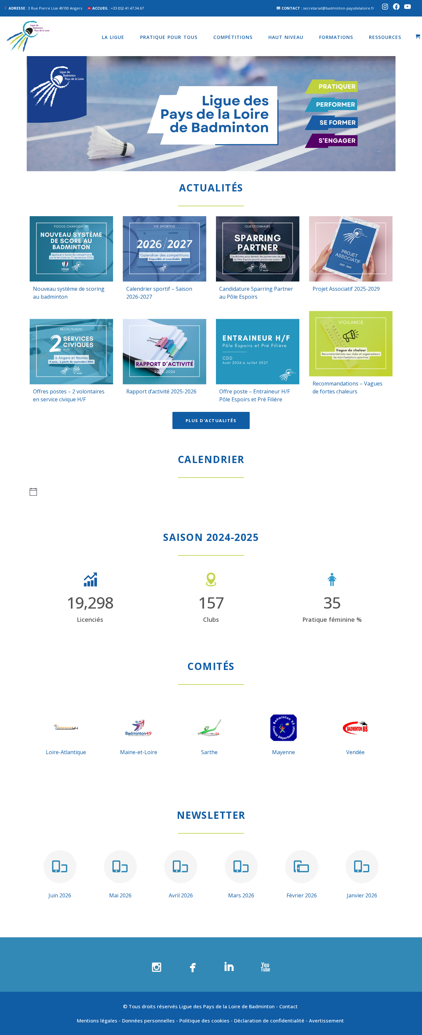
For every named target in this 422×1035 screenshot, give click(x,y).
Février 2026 (301, 895)
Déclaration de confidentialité (269, 1020)
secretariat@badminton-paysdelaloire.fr (338, 8)
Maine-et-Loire (138, 752)
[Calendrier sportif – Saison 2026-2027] (164, 249)
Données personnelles (148, 1020)
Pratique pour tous (168, 37)
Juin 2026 (59, 895)
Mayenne (283, 752)
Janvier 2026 (362, 895)
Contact (289, 1006)
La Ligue (113, 37)
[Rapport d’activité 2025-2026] (164, 351)
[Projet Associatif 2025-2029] (351, 249)
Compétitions (233, 37)
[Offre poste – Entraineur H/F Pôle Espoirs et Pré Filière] (257, 351)
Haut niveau (285, 37)
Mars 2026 (241, 895)
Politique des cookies (204, 1020)
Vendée (355, 752)
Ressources (385, 37)
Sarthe (209, 752)
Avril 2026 (181, 895)
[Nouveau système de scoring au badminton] (71, 249)
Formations (336, 37)
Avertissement (327, 1020)
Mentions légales (97, 1020)
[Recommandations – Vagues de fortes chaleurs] (351, 343)
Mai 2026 (120, 895)
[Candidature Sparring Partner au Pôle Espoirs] (257, 249)
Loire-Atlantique (66, 752)
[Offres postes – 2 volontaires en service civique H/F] (71, 351)
